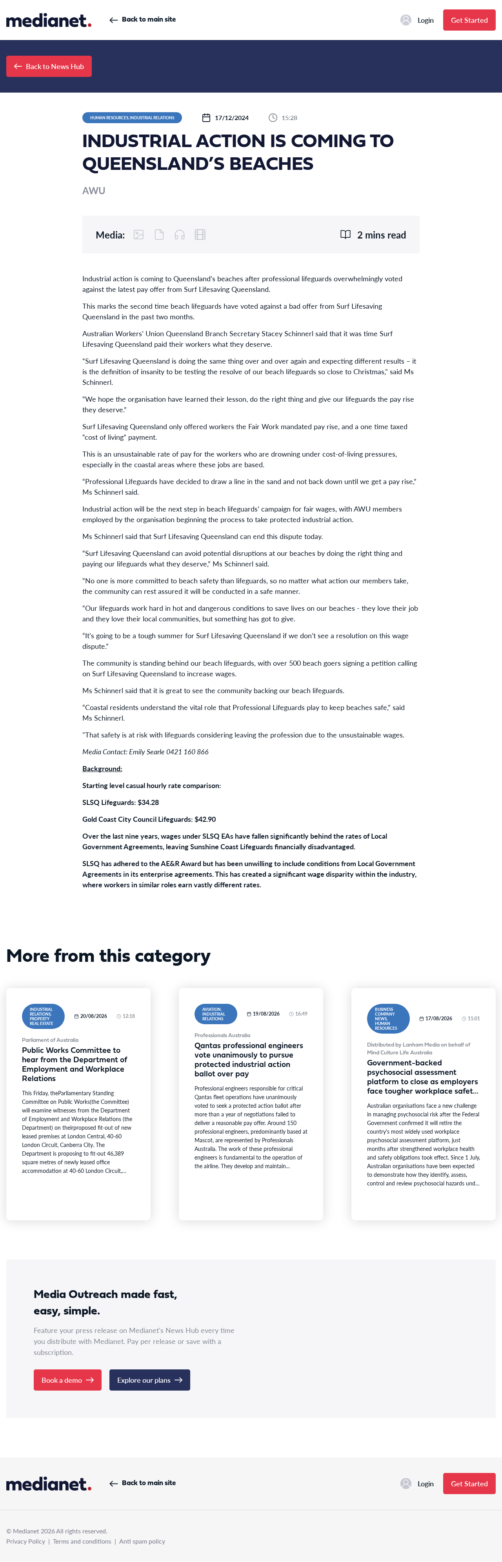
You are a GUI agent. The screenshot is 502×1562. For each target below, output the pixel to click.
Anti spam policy (142, 1541)
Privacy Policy (25, 1541)
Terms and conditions (82, 1541)
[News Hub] (48, 20)
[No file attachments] (159, 234)
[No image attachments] (139, 234)
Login (426, 20)
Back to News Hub (55, 66)
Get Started (469, 20)
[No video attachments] (200, 234)
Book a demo (62, 1380)
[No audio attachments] (179, 234)
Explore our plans (144, 1380)
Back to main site (149, 20)
